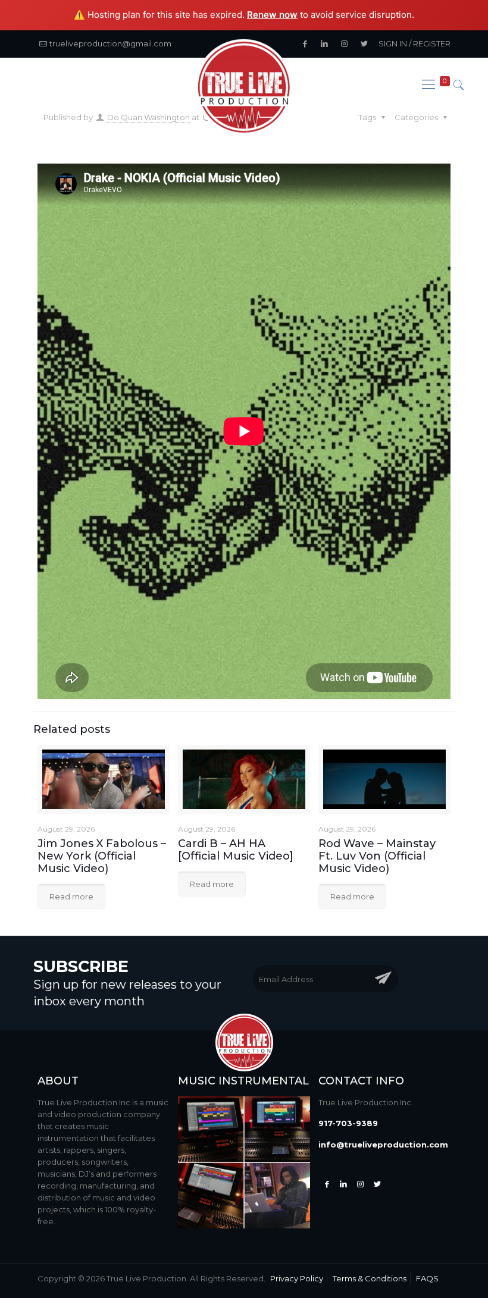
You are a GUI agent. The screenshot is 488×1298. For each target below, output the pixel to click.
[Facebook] (326, 1184)
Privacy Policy (296, 1278)
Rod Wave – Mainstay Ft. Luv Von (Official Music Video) (377, 856)
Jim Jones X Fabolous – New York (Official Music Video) (101, 856)
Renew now (272, 14)
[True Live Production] (244, 88)
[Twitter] (343, 1184)
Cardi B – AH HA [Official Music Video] (235, 850)
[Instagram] (360, 1184)
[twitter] (377, 1184)
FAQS (427, 1278)
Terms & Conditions (369, 1278)
